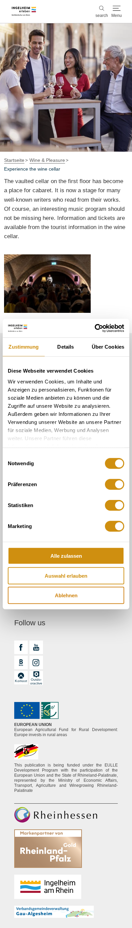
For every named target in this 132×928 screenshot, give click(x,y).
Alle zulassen (66, 556)
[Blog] (21, 662)
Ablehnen (66, 595)
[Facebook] (21, 647)
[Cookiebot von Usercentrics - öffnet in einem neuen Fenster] (95, 328)
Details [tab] (65, 347)
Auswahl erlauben (66, 575)
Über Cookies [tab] (108, 347)
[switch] (114, 484)
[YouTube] (36, 647)
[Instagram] (36, 662)
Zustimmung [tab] (23, 347)
